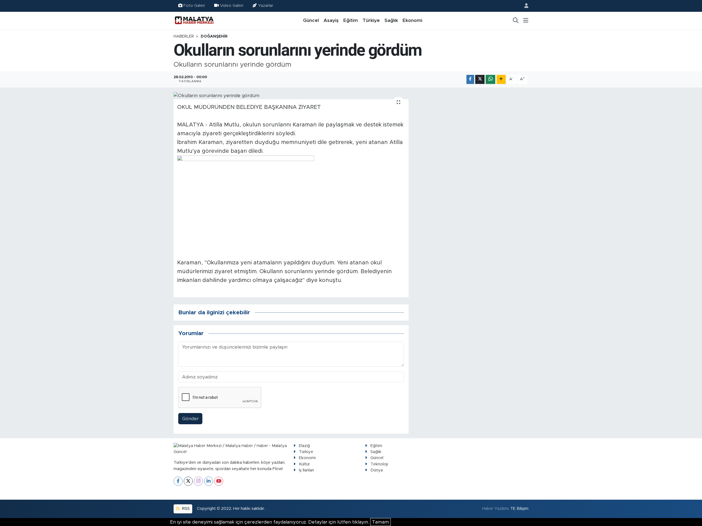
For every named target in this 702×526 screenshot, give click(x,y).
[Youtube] (218, 481)
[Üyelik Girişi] (524, 6)
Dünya (376, 470)
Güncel (311, 20)
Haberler (184, 36)
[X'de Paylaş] (480, 79)
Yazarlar (265, 6)
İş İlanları (306, 470)
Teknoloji (379, 464)
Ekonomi (412, 20)
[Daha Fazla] (501, 79)
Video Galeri (231, 6)
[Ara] (516, 20)
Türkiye (371, 20)
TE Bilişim (519, 509)
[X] (188, 481)
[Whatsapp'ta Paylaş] (490, 79)
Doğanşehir (214, 36)
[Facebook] (178, 481)
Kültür (304, 464)
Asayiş (331, 20)
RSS (185, 509)
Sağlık (391, 20)
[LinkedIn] (208, 481)
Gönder (190, 418)
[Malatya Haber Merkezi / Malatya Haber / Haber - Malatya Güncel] (194, 20)
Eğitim (350, 20)
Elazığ (304, 446)
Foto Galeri (194, 6)
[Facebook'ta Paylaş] (470, 79)
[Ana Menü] (525, 20)
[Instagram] (198, 481)
